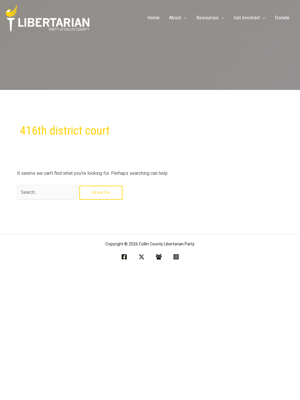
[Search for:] (48, 192)
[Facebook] (124, 256)
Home (153, 17)
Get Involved (247, 17)
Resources (207, 17)
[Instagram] (176, 256)
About (175, 17)
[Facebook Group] (158, 256)
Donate (282, 17)
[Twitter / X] (141, 256)
